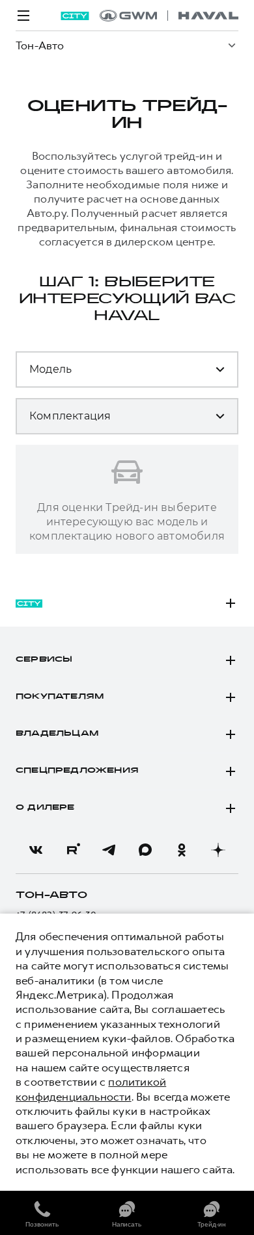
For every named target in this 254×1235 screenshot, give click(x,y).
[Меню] (23, 15)
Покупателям (60, 696)
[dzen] (218, 850)
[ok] (182, 850)
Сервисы (44, 659)
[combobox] (107, 375)
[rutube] (72, 850)
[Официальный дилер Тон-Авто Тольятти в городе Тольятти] (169, 15)
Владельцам (57, 733)
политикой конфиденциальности (91, 1089)
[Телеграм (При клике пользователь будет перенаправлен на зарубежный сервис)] (109, 850)
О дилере (45, 808)
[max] (145, 850)
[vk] (36, 850)
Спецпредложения (77, 770)
